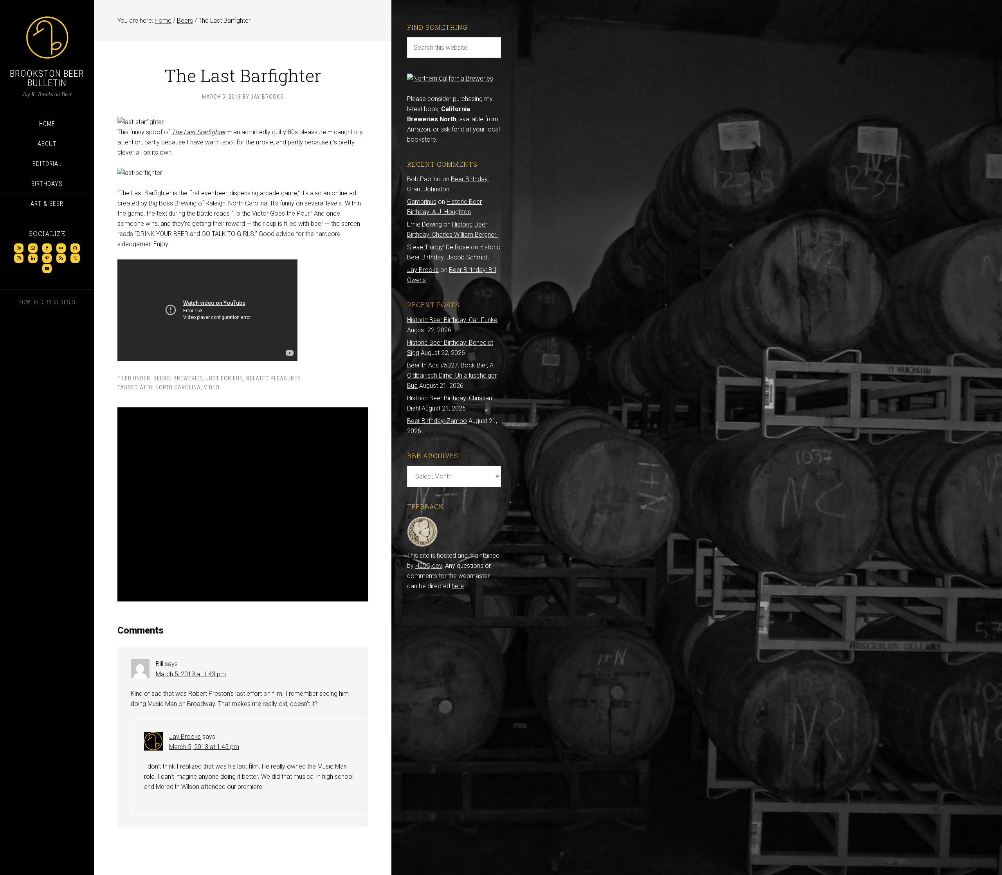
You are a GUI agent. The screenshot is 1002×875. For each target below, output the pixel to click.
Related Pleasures (273, 378)
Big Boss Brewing (172, 203)
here (458, 586)
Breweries (188, 378)
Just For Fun (224, 378)
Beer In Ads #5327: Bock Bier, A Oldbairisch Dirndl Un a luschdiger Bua (452, 375)
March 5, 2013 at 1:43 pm (191, 674)
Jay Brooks (185, 736)
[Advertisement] (242, 504)
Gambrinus (421, 201)
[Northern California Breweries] (450, 78)
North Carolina (178, 387)
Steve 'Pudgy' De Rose (438, 247)
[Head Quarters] (422, 545)
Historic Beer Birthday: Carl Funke (452, 320)
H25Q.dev (428, 565)
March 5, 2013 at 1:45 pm (204, 747)
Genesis (65, 302)
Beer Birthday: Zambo (437, 421)
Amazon (418, 129)
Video (212, 387)
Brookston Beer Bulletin (47, 78)
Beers (161, 378)
